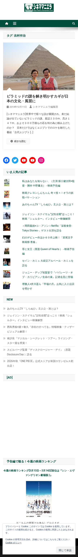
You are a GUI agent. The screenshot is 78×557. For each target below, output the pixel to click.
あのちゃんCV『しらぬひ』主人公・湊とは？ (48, 204)
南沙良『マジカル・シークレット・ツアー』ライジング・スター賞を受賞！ (40, 340)
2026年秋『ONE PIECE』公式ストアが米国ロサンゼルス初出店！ (40, 363)
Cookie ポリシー (13, 542)
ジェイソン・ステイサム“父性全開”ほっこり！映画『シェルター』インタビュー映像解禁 (39, 318)
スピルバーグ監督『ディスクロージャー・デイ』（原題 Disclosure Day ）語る (39, 352)
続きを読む (20, 141)
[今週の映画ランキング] (39, 499)
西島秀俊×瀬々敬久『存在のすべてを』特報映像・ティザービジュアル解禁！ (40, 329)
